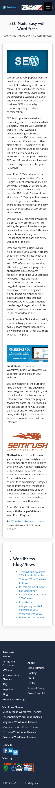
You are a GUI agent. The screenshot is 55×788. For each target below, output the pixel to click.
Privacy (6, 656)
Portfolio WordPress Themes (19, 732)
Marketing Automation (32, 617)
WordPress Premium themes (27, 521)
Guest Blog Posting (13, 699)
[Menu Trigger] (48, 6)
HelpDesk (8, 689)
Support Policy (36, 688)
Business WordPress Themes (19, 737)
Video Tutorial (36, 668)
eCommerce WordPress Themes (20, 727)
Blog (5, 694)
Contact (32, 683)
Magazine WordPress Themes (19, 722)
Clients (31, 678)
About (31, 663)
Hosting (32, 673)
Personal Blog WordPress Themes (22, 717)
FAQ (4, 684)
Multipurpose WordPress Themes (21, 712)
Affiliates (7, 670)
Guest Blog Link (37, 693)
